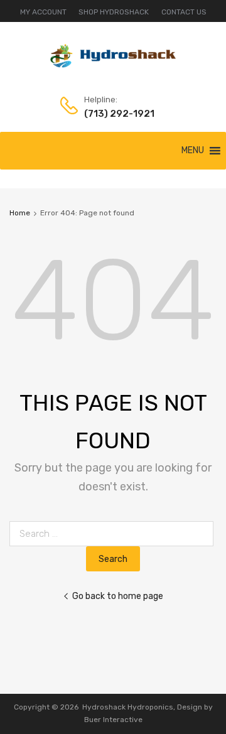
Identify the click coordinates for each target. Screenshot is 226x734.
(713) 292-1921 (115, 113)
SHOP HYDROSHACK (113, 12)
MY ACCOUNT (43, 12)
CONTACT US (184, 12)
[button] (192, 151)
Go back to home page (117, 596)
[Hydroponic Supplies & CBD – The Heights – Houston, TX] (113, 64)
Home (19, 212)
